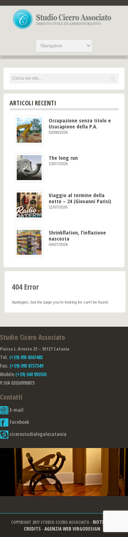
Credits (32, 528)
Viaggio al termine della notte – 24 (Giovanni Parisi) (80, 198)
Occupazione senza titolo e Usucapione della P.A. (80, 123)
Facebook (19, 421)
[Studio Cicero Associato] (62, 28)
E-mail (16, 409)
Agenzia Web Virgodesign (72, 528)
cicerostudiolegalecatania (37, 434)
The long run (63, 157)
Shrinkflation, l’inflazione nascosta (77, 235)
